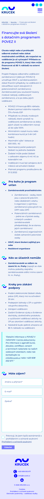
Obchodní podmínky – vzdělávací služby (22, 493)
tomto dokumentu (26, 340)
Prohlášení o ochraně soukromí (17, 442)
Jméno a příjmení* (13, 382)
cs (33, 5)
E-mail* (8, 391)
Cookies (22, 489)
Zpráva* (8, 401)
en (37, 5)
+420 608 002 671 (24, 471)
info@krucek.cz (13, 358)
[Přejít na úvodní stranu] (22, 10)
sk (41, 5)
